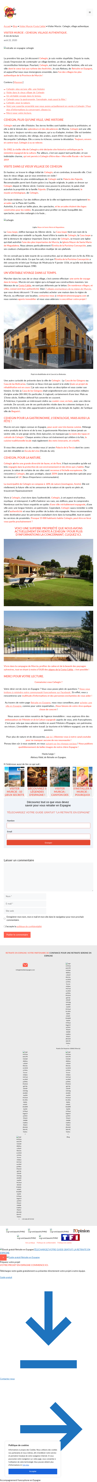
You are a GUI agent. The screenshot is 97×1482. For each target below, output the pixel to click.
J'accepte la (23, 926)
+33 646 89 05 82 (27, 1219)
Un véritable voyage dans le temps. (23, 96)
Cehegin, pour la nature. (18, 103)
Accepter (32, 1471)
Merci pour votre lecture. (19, 113)
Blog (15, 26)
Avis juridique (30, 1243)
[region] (33, 1459)
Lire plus (26, 1465)
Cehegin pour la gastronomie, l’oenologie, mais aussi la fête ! (36, 99)
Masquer (18, 82)
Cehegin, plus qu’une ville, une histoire (25, 89)
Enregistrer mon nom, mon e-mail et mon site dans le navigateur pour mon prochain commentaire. (45, 918)
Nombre (11, 820)
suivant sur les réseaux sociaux (61, 744)
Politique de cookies (64, 1243)
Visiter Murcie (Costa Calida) (32, 26)
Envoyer (48, 842)
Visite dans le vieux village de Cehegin (25, 93)
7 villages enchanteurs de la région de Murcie (68, 289)
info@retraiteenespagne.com (25, 970)
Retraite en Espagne (41, 703)
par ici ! (50, 737)
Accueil (7, 26)
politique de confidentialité (29, 926)
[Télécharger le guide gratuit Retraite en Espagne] (23, 1257)
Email (9, 831)
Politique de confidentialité (46, 1243)
